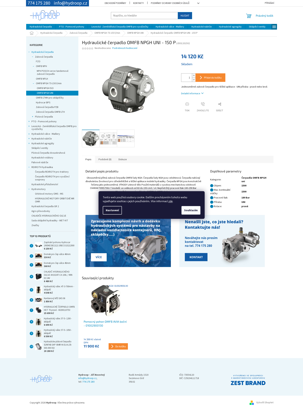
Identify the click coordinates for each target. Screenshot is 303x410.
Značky (35, 225)
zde (170, 201)
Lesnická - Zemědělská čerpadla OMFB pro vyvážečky (54, 128)
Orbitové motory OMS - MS (49, 194)
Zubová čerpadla (44, 57)
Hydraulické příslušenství (44, 184)
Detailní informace (190, 93)
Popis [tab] (88, 159)
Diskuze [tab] (123, 159)
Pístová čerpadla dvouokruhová (48, 153)
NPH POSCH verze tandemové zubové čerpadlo (52, 72)
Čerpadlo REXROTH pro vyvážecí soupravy (52, 178)
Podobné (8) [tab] (105, 159)
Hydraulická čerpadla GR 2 (45, 206)
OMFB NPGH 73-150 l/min (49, 83)
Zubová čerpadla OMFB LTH (50, 112)
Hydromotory (38, 189)
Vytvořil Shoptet (264, 403)
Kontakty (138, 3)
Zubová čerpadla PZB (47, 107)
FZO (38, 61)
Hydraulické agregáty (42, 143)
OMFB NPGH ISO (45, 88)
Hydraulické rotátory (42, 157)
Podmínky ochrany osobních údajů (170, 3)
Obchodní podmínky (115, 3)
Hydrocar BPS (43, 102)
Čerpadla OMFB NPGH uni (253, 179)
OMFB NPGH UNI (45, 93)
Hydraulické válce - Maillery (45, 134)
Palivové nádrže (39, 162)
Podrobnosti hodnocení (124, 48)
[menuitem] (40, 27)
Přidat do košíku (213, 77)
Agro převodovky (40, 211)
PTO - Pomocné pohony (44, 121)
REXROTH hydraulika (42, 167)
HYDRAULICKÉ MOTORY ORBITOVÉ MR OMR (54, 200)
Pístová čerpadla (44, 117)
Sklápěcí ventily (39, 148)
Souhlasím (191, 210)
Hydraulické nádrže (41, 139)
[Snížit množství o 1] (193, 80)
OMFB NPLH (42, 79)
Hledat (185, 15)
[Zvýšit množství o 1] (193, 76)
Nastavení (112, 210)
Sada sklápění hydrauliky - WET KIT (49, 220)
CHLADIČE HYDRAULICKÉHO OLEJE (48, 216)
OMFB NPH (41, 66)
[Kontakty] (128, 241)
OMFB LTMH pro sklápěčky (50, 98)
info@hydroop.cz (87, 378)
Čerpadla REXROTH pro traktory (52, 172)
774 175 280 (88, 382)
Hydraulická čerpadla (42, 52)
